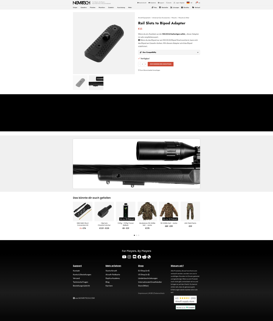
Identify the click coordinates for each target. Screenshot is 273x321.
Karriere (109, 286)
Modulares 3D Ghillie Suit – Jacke (147, 224)
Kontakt (76, 270)
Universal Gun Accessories (161, 18)
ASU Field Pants (190, 223)
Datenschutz (159, 293)
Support (161, 3)
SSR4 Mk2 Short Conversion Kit (83, 224)
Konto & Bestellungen (82, 274)
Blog (107, 282)
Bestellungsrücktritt (81, 286)
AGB (151, 293)
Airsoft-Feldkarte (113, 274)
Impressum (142, 293)
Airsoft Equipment (144, 18)
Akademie (153, 3)
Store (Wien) (143, 286)
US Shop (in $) (144, 274)
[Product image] (82, 211)
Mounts (174, 18)
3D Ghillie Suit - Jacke (168, 223)
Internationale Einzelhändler (150, 282)
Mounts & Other (184, 18)
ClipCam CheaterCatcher (104, 224)
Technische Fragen (80, 282)
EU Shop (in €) (144, 270)
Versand (76, 278)
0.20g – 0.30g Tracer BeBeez (126, 224)
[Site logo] (81, 2)
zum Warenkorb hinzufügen (160, 64)
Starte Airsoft (142, 3)
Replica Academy (113, 278)
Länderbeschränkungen (148, 278)
